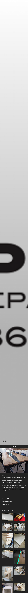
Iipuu (4, 441)
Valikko (15, 446)
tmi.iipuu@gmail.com (7, 501)
